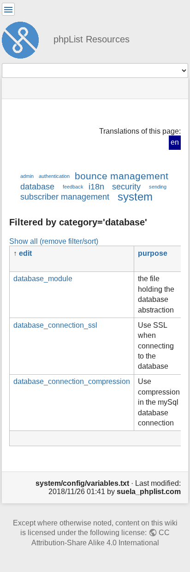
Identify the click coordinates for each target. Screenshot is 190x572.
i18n (96, 186)
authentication (54, 176)
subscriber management (64, 196)
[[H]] (24, 39)
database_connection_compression (71, 381)
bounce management (121, 176)
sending (157, 186)
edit (25, 253)
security (126, 186)
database (37, 186)
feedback (73, 186)
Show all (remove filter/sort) (53, 241)
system (135, 196)
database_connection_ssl (55, 325)
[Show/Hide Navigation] (8, 9)
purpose (152, 253)
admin (27, 176)
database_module (42, 279)
